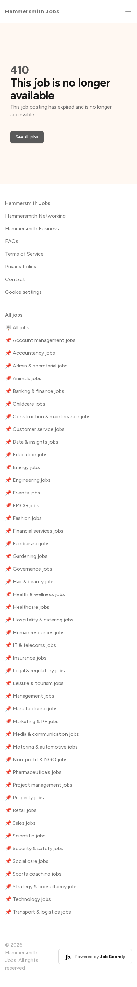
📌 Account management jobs (40, 340)
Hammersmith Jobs (32, 11)
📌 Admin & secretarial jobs (36, 366)
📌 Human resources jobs (35, 632)
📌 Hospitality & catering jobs (39, 620)
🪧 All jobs (17, 328)
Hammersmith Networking (35, 216)
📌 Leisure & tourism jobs (34, 683)
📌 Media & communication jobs (42, 734)
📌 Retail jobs (21, 810)
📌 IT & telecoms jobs (30, 645)
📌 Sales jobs (20, 823)
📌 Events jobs (22, 493)
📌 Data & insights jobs (31, 442)
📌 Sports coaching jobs (33, 874)
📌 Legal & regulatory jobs (35, 671)
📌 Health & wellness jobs (35, 594)
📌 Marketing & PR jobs (32, 721)
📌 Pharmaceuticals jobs (33, 772)
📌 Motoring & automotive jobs (41, 747)
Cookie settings (23, 292)
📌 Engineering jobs (28, 480)
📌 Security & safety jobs (34, 848)
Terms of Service (24, 254)
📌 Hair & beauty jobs (30, 582)
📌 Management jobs (29, 696)
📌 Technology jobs (28, 899)
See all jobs (27, 137)
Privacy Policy (20, 267)
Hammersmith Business (32, 228)
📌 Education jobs (26, 455)
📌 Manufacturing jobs (31, 709)
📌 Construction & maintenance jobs (47, 416)
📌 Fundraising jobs (27, 543)
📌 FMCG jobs (22, 505)
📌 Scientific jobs (25, 836)
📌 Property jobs (24, 798)
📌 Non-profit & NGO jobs (36, 759)
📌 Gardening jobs (26, 556)
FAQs (11, 241)
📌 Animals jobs (23, 378)
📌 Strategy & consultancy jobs (41, 886)
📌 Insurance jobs (26, 658)
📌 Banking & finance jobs (34, 391)
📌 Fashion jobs (23, 518)
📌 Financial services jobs (34, 531)
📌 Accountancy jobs (30, 353)
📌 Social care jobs (26, 861)
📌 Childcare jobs (25, 404)
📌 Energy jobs (22, 467)
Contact (15, 279)
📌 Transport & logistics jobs (38, 912)
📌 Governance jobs (28, 569)
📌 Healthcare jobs (27, 607)
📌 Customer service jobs (35, 429)
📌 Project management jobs (38, 785)
